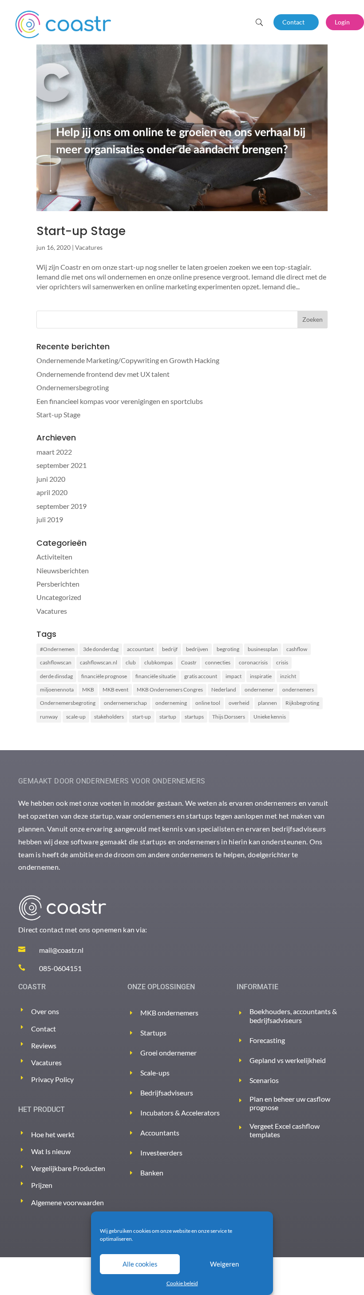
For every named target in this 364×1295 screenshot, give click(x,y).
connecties (217, 662)
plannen (267, 702)
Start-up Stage (81, 231)
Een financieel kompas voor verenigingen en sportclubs (119, 401)
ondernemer (259, 689)
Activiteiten (54, 556)
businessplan (263, 649)
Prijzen (41, 1185)
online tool (207, 702)
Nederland (223, 689)
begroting (228, 649)
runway (49, 716)
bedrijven (197, 649)
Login (342, 22)
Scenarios (264, 1080)
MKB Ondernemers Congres (170, 689)
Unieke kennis (269, 716)
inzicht (288, 676)
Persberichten (57, 584)
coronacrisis (253, 662)
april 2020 (51, 492)
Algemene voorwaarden (67, 1202)
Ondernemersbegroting (72, 387)
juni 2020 (50, 479)
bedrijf (170, 649)
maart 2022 (54, 452)
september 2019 (61, 506)
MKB (88, 689)
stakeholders (109, 716)
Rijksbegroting (302, 702)
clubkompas (158, 662)
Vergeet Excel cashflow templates (284, 1130)
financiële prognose (104, 676)
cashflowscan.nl (98, 662)
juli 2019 (49, 519)
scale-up (76, 716)
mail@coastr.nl (61, 950)
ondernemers (298, 689)
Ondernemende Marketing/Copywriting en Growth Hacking (127, 360)
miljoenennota (57, 689)
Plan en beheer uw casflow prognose (289, 1103)
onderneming (171, 702)
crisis (282, 662)
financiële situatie (155, 676)
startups (194, 716)
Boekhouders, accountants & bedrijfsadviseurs (293, 1015)
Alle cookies (140, 1264)
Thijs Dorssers (228, 716)
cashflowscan (55, 662)
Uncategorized (58, 597)
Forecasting (267, 1040)
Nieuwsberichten (62, 570)
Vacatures (89, 247)
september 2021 (61, 465)
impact (233, 676)
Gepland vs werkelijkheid (287, 1060)
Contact (293, 22)
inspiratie (261, 676)
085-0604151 (60, 968)
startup (167, 716)
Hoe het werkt (53, 1134)
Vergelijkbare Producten (68, 1168)
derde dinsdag (56, 676)
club (131, 662)
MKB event (115, 689)
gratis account (200, 676)
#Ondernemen (57, 649)
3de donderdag (101, 649)
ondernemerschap (125, 702)
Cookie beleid (182, 1283)
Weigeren (224, 1264)
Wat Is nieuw (51, 1151)
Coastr (189, 662)
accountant (140, 649)
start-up (141, 716)
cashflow (296, 649)
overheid (239, 702)
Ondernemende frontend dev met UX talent (103, 374)
